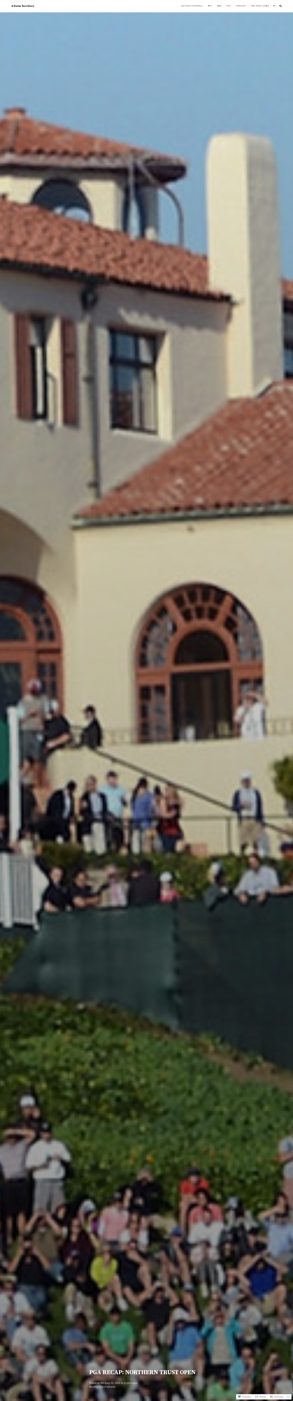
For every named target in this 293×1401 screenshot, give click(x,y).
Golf (92, 1365)
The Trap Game (260, 6)
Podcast (241, 6)
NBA (219, 6)
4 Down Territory (22, 6)
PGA (229, 6)
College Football (192, 6)
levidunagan (131, 1383)
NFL (210, 6)
